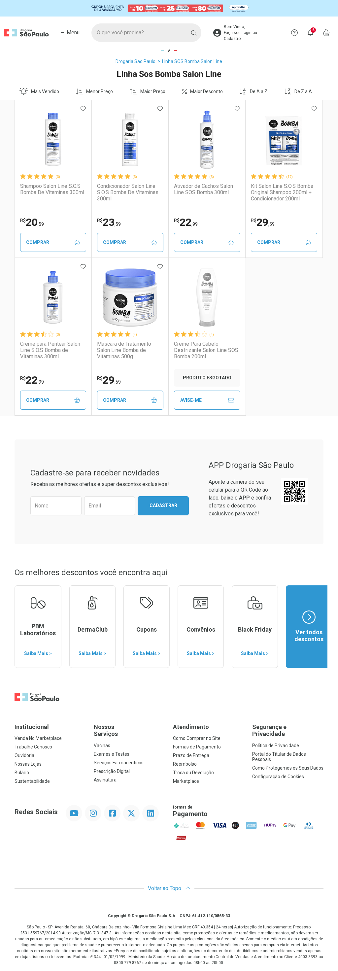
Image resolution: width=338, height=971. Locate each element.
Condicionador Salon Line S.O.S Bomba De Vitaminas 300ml (127, 192)
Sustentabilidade (32, 781)
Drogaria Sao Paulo (135, 61)
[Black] (169, 8)
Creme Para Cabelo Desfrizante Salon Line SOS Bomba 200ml (206, 350)
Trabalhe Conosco (33, 746)
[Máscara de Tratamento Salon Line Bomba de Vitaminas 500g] (130, 297)
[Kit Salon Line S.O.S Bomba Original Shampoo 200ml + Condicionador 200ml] (284, 140)
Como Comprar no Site (196, 738)
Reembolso (185, 764)
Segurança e (269, 730)
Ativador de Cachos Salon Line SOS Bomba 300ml (203, 189)
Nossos (106, 730)
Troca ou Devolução (193, 772)
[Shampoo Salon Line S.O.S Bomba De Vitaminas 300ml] (53, 140)
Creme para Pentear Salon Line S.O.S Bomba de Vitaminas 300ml (50, 350)
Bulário (22, 772)
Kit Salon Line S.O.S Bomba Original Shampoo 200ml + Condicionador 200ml (282, 192)
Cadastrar (163, 505)
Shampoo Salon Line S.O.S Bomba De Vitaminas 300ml (52, 189)
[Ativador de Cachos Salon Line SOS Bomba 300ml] (207, 140)
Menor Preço (99, 91)
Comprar (37, 242)
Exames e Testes (111, 754)
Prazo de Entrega (191, 755)
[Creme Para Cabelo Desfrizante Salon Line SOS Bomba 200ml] (207, 297)
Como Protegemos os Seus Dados (287, 768)
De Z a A (303, 91)
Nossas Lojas (28, 764)
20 (32, 222)
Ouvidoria (24, 755)
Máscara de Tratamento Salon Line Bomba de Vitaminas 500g (124, 350)
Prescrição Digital (112, 771)
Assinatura (105, 779)
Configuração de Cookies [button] (278, 776)
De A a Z (258, 91)
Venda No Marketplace (38, 738)
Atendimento (191, 726)
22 (186, 222)
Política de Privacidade (275, 745)
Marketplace (186, 781)
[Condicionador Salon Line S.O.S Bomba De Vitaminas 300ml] (130, 140)
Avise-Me (191, 400)
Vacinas (102, 745)
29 (263, 222)
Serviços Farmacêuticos (119, 762)
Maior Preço (152, 91)
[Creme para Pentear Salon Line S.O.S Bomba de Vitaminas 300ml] (53, 297)
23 (109, 222)
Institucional (32, 726)
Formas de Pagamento (197, 746)
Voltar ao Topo (165, 888)
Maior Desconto (206, 91)
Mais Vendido (45, 91)
